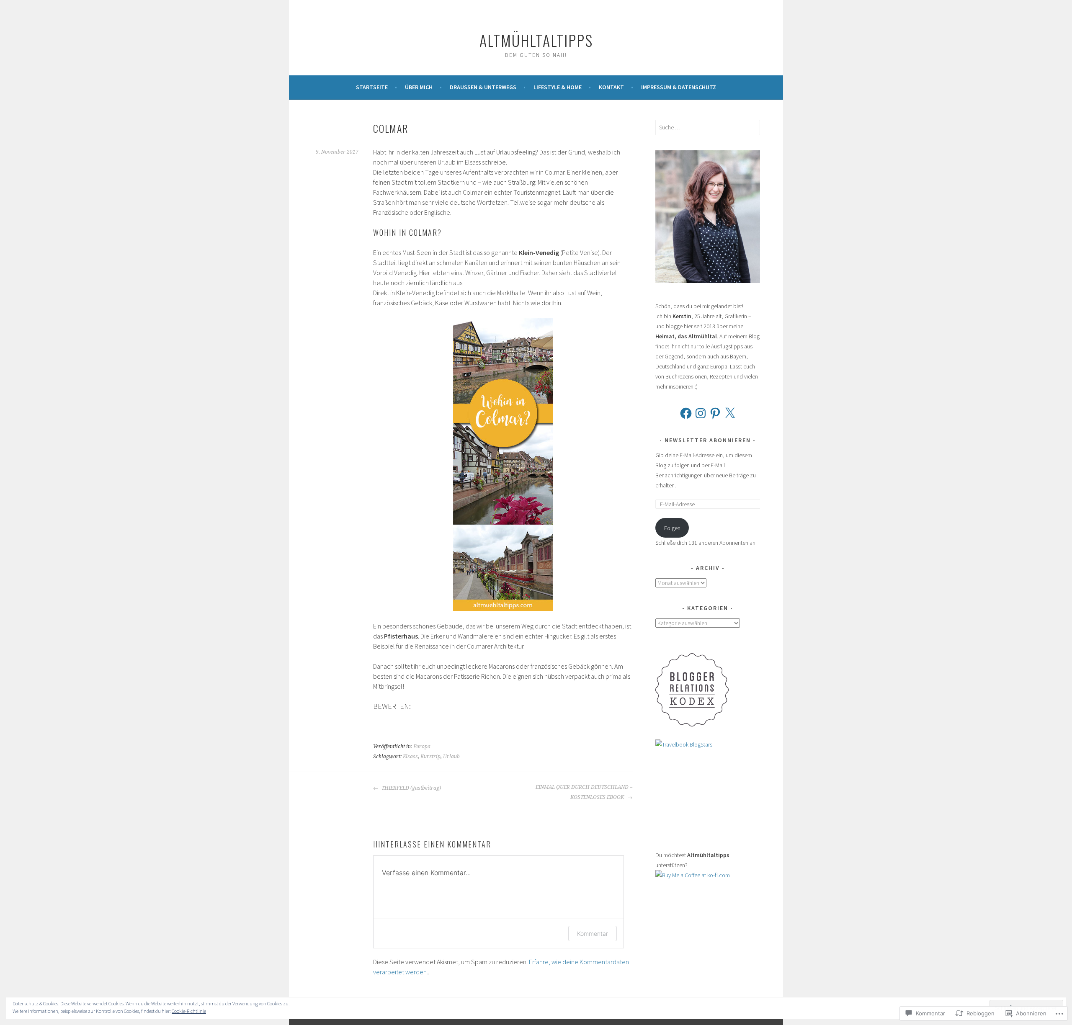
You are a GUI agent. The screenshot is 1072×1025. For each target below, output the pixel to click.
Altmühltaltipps (536, 40)
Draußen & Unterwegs (483, 87)
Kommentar (592, 933)
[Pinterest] (715, 413)
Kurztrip (430, 757)
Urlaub (451, 757)
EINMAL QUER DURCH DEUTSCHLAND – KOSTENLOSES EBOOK (584, 792)
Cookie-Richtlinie (189, 1011)
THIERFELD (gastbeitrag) (410, 788)
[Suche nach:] (707, 127)
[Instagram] (700, 413)
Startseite (372, 87)
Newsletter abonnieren (708, 440)
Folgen (672, 528)
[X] (730, 413)
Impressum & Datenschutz (678, 87)
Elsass (410, 757)
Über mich (419, 87)
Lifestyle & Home (557, 87)
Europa (421, 746)
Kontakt (611, 87)
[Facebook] (686, 413)
